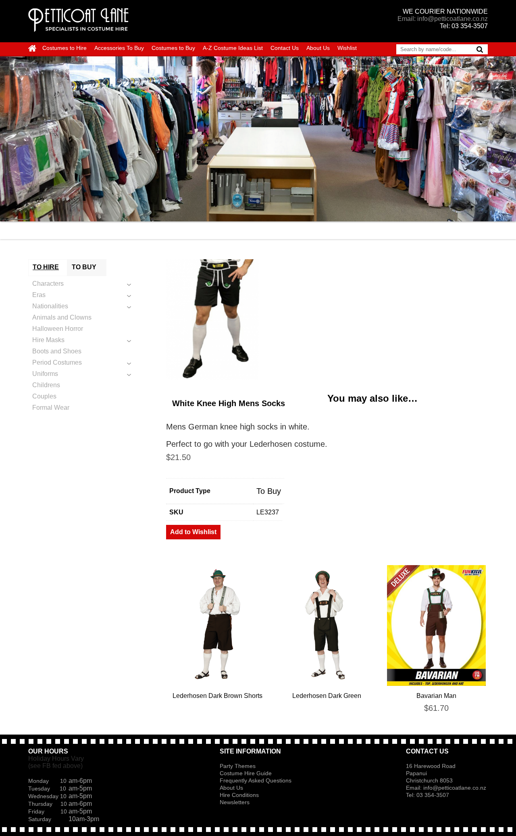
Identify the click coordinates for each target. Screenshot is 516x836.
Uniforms (45, 373)
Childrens (46, 385)
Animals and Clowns (62, 317)
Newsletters (235, 802)
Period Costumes (57, 362)
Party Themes (238, 766)
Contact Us (284, 48)
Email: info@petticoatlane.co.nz (442, 18)
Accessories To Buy (119, 48)
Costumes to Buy (173, 48)
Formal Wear (50, 407)
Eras (39, 294)
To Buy (268, 491)
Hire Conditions (239, 795)
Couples (44, 396)
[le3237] (327, 319)
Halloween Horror (57, 328)
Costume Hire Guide (246, 773)
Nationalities (50, 306)
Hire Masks (48, 339)
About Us (318, 48)
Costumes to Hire (64, 48)
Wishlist (347, 48)
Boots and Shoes (56, 351)
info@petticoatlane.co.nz (455, 787)
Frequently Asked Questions (255, 780)
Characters (48, 283)
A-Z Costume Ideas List (233, 48)
